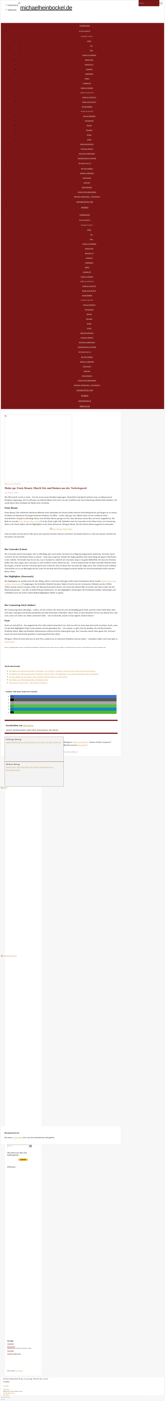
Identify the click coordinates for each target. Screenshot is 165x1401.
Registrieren (87, 187)
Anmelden (10, 1344)
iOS (91, 46)
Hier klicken (18, 1371)
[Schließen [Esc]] (2, 1397)
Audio (89, 139)
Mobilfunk (89, 60)
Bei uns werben (87, 168)
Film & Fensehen (89, 116)
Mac (91, 50)
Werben (84, 207)
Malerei (89, 130)
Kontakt (87, 182)
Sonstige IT (89, 64)
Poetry (89, 125)
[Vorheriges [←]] (2, 1399)
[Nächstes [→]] (4, 1399)
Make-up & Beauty (89, 102)
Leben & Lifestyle (89, 97)
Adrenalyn (28, 725)
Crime (87, 78)
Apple (89, 41)
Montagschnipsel (87, 144)
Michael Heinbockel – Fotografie (87, 196)
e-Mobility (87, 83)
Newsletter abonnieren (87, 192)
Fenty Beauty (68, 752)
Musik (89, 135)
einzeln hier (9, 642)
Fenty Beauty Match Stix (29, 521)
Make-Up (75, 752)
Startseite (85, 26)
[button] (12, 697)
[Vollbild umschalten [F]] (6, 1397)
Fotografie (89, 120)
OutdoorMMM (87, 106)
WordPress (89, 74)
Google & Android (89, 55)
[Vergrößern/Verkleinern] (8, 1397)
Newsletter (82, 745)
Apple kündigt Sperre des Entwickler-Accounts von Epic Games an (33, 742)
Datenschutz (13, 5)
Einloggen (87, 178)
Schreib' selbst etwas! (14, 1354)
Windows (89, 69)
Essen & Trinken (87, 88)
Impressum (12, 10)
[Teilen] (4, 1397)
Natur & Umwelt (87, 149)
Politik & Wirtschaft (87, 153)
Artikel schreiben (87, 173)
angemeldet (17, 1137)
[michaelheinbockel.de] (45, 7)
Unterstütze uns (84, 202)
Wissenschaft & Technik (87, 158)
